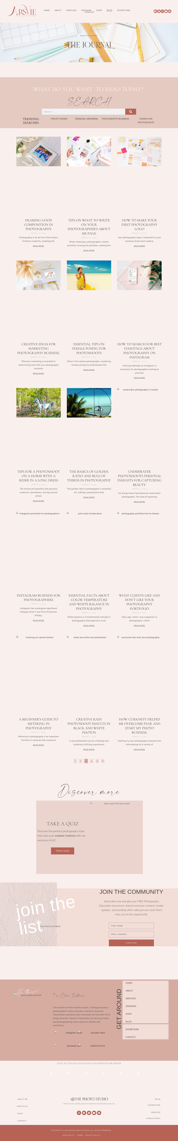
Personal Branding (86, 119)
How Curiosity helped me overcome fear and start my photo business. (139, 726)
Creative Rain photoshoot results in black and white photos (88, 726)
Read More (38, 246)
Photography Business (115, 119)
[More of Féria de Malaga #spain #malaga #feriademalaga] (80, 1079)
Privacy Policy (92, 1135)
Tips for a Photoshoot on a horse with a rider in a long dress (38, 475)
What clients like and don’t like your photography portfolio (139, 602)
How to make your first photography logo (139, 224)
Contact (89, 12)
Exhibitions (123, 10)
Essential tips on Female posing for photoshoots (89, 348)
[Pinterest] (159, 11)
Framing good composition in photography (38, 224)
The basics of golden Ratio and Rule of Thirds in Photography (89, 475)
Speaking (86, 10)
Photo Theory (59, 119)
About (58, 10)
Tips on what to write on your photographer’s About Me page (89, 227)
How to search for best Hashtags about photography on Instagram (139, 350)
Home (47, 10)
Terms (80, 1135)
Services (71, 10)
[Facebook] (155, 11)
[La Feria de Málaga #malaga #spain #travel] (63, 1079)
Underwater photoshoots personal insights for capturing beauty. (139, 478)
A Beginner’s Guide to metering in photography (38, 723)
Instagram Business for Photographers (38, 597)
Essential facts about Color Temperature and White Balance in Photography (89, 602)
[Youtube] (166, 11)
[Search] (130, 112)
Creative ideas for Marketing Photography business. (38, 348)
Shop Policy (69, 1135)
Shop (99, 10)
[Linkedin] (169, 11)
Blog (109, 10)
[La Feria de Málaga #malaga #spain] (98, 1079)
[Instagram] (162, 11)
